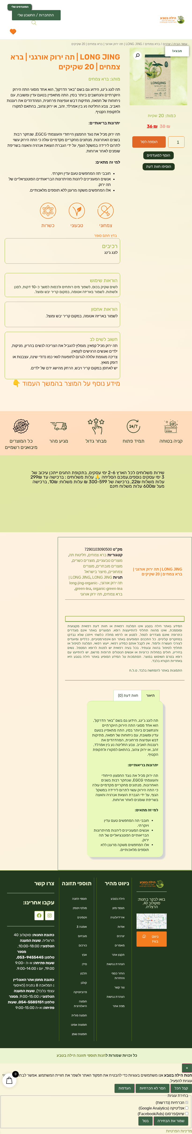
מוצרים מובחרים (109, 566)
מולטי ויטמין (80, 908)
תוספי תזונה (79, 898)
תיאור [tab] (150, 695)
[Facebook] (39, 915)
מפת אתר (119, 1006)
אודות (121, 926)
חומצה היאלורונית (80, 1004)
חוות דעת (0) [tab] (128, 695)
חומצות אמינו (79, 1024)
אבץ (84, 954)
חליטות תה (77, 555)
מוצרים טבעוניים (109, 561)
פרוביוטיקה (80, 992)
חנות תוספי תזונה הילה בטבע (81, 1055)
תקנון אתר (118, 954)
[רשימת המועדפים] (12, 32)
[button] (137, 55)
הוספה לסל (149, 142)
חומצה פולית (79, 1015)
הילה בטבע (118, 898)
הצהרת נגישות (116, 964)
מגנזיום (82, 936)
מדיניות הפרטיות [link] (179, 1131)
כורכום (83, 945)
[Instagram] (49, 915)
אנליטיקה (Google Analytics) (162, 1108)
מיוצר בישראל (96, 572)
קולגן (84, 982)
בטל (145, 1121)
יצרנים (121, 936)
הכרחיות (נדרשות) (170, 1103)
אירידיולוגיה (117, 917)
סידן (84, 964)
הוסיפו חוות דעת (158, 166)
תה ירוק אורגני (91, 594)
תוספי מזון (118, 908)
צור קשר (119, 987)
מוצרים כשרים (83, 561)
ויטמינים (82, 917)
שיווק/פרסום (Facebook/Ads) (161, 1114)
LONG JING (80, 577)
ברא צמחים (97, 555)
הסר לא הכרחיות (153, 1088)
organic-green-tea (107, 589)
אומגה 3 (82, 926)
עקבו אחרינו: (38, 902)
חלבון (83, 973)
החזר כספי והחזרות (118, 976)
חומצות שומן (79, 1034)
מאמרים (120, 945)
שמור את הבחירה (171, 1121)
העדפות (124, 1088)
